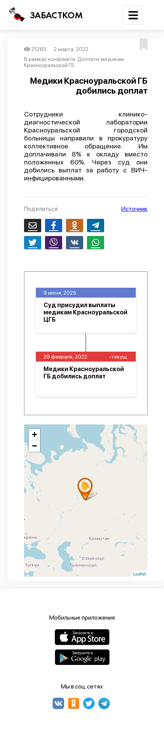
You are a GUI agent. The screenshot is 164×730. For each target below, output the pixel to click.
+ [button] (34, 434)
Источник (134, 208)
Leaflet (139, 574)
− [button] (34, 446)
